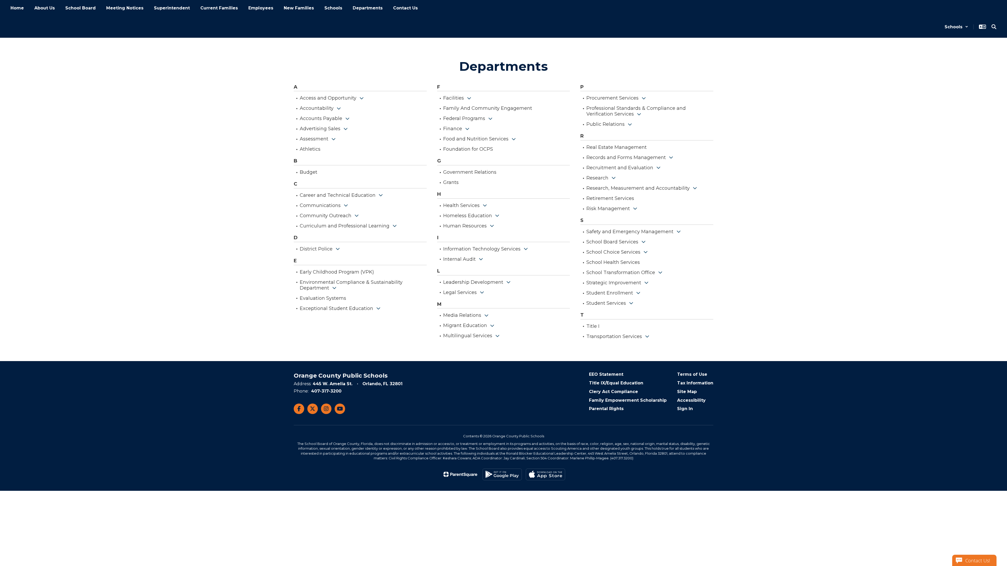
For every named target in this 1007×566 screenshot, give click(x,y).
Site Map (687, 391)
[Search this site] (994, 26)
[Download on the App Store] (545, 474)
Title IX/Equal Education (616, 382)
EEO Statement (606, 374)
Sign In (685, 408)
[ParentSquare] (460, 474)
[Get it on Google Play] (502, 474)
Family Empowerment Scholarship (628, 400)
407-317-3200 (326, 391)
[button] (956, 26)
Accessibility (691, 400)
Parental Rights (606, 408)
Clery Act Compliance (613, 391)
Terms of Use (692, 374)
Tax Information (695, 382)
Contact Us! (977, 560)
